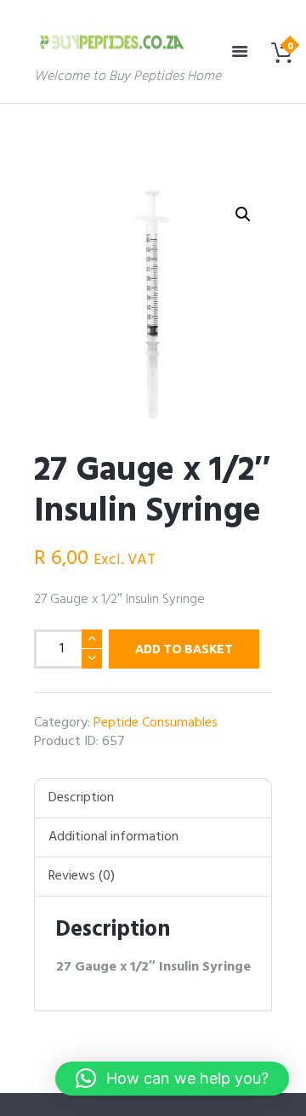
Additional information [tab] (113, 837)
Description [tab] (81, 798)
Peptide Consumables (156, 723)
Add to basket (184, 649)
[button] (243, 214)
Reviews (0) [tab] (81, 876)
